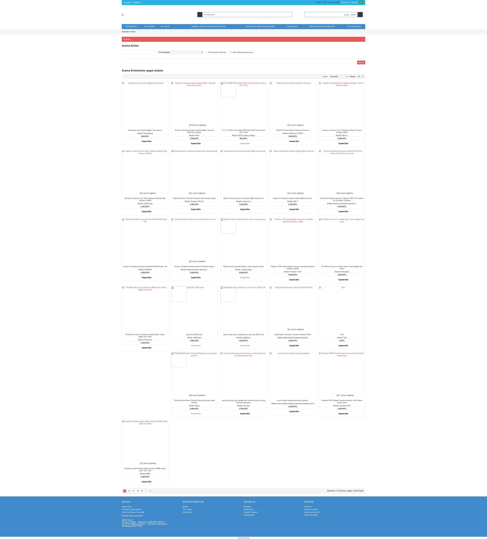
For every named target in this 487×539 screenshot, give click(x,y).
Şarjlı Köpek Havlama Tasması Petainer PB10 (292, 334)
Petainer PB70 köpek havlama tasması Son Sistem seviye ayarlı (342, 401)
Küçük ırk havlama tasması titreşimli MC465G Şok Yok (145, 266)
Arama (132, 32)
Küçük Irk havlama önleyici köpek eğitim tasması (292, 198)
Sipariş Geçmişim (311, 509)
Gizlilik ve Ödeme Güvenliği (133, 512)
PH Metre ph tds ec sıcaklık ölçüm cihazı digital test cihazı (341, 267)
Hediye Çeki (248, 509)
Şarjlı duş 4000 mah (194, 334)
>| (150, 491)
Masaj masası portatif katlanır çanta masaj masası (243, 266)
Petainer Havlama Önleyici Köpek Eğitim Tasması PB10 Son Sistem (194, 131)
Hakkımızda (126, 507)
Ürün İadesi (187, 509)
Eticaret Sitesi (243, 538)
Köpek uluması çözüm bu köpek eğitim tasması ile (243, 198)
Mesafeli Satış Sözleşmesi (132, 516)
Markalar (247, 507)
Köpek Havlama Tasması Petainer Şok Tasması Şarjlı (194, 198)
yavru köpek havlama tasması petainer (292, 400)
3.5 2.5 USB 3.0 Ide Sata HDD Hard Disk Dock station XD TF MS (243, 131)
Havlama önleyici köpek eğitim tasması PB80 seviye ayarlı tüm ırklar (145, 469)
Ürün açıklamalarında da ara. (243, 52)
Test (342, 334)
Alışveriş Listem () (312, 512)
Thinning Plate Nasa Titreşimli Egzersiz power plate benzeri (194, 401)
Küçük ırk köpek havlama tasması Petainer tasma (194, 266)
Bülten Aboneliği (310, 515)
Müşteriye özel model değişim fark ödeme (145, 130)
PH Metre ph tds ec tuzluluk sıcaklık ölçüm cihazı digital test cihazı (145, 335)
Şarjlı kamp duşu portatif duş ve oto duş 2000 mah (243, 334)
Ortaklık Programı (251, 512)
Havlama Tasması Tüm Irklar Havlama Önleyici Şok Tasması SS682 (145, 199)
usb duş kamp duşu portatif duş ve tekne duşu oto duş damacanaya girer (243, 401)
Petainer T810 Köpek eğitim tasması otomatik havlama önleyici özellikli (293, 267)
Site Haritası (188, 512)
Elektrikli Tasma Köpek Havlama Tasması (292, 130)
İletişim (185, 507)
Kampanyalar (249, 515)
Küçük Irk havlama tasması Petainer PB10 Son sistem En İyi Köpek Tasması (341, 199)
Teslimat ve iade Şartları (131, 509)
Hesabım (308, 507)
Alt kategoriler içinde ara (217, 52)
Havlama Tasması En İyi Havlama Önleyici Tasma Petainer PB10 (342, 131)
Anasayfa (125, 32)
